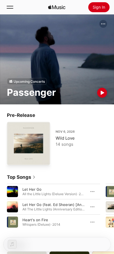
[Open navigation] (10, 7)
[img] (56, 7)
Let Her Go (32, 189)
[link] (21, 177)
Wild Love (65, 138)
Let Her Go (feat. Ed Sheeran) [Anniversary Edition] (67, 204)
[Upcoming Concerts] (27, 81)
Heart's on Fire (35, 220)
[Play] (102, 93)
